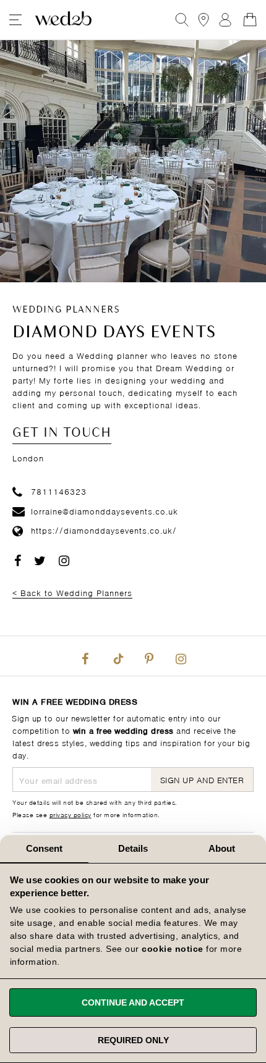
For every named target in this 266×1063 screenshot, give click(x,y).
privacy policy (70, 814)
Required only (133, 1040)
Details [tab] (133, 848)
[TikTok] (117, 656)
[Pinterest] (149, 656)
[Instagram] (180, 656)
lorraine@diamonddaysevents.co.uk (104, 510)
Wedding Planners (66, 310)
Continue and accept (133, 1002)
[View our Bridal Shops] (204, 20)
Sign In (225, 20)
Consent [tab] (44, 848)
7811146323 (59, 490)
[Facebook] (85, 656)
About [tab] (222, 848)
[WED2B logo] (63, 19)
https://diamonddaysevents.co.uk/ (104, 529)
